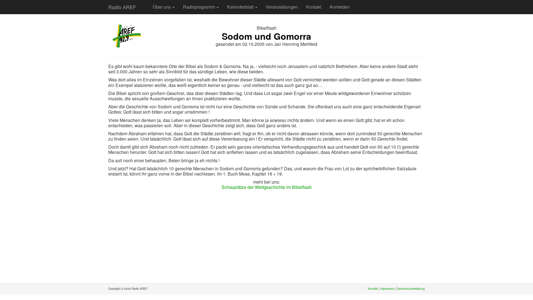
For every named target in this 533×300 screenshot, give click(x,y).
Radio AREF (122, 7)
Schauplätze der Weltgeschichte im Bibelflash (267, 187)
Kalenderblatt (241, 7)
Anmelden (340, 7)
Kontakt (313, 7)
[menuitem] (144, 4)
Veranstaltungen (282, 7)
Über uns (162, 7)
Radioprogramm (199, 7)
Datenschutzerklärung (411, 289)
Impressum (387, 289)
